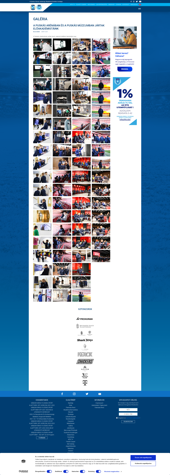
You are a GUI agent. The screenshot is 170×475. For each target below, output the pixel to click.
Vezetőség (85, 57)
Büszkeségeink (70, 419)
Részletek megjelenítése (111, 471)
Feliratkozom (128, 421)
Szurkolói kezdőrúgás (70, 432)
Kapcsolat (134, 4)
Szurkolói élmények (85, 52)
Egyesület (125, 4)
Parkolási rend (70, 407)
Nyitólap (85, 14)
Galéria (85, 41)
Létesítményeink (71, 416)
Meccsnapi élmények (70, 430)
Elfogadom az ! (129, 418)
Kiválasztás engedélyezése (143, 463)
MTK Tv (72, 4)
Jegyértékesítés (101, 4)
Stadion (118, 4)
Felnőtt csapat (81, 4)
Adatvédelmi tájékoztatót (133, 418)
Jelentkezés (85, 46)
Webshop (111, 4)
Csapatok (85, 30)
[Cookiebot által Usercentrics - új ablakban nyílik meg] (23, 471)
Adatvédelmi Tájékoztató (99, 405)
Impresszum (99, 403)
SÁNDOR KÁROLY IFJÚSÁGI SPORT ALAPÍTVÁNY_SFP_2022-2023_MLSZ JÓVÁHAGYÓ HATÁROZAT (41, 428)
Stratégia (70, 414)
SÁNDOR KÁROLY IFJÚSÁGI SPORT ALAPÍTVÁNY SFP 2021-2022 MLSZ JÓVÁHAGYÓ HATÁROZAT (42, 410)
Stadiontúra (70, 435)
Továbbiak (42, 438)
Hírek (85, 19)
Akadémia (85, 25)
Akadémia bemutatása (70, 410)
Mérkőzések (85, 36)
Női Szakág (91, 4)
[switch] (65, 471)
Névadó (70, 412)
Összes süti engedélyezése (143, 457)
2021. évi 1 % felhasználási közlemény (42, 419)
